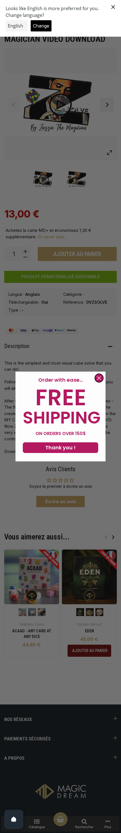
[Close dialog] (99, 378)
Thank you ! (60, 447)
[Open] (13, 819)
